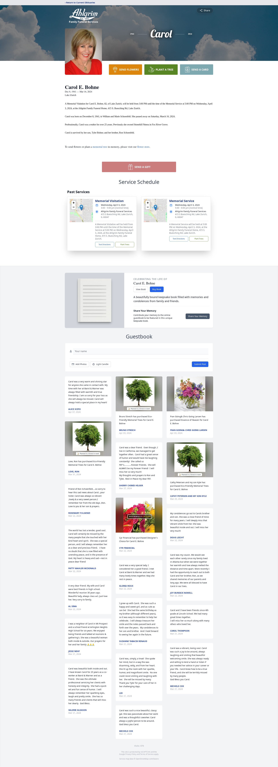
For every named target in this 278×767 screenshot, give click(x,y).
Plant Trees (124, 244)
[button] (81, 208)
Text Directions (105, 244)
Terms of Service (147, 754)
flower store (143, 146)
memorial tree (100, 146)
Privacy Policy (130, 754)
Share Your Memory (197, 316)
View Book (141, 289)
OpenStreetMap (142, 759)
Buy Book (156, 289)
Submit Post (200, 364)
